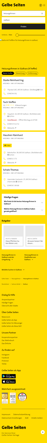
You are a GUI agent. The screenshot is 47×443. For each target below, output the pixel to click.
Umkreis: (7, 35)
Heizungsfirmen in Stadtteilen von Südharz (31, 257)
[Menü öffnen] (44, 5)
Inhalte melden (37, 418)
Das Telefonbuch (8, 340)
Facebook (5, 358)
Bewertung (20, 73)
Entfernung (32, 73)
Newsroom (6, 317)
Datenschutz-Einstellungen (12, 418)
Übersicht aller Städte (10, 306)
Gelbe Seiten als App (9, 320)
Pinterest (5, 361)
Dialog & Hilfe (8, 294)
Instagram (5, 355)
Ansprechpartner (8, 300)
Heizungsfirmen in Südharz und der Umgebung (9, 257)
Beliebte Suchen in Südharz (12, 270)
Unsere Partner (9, 332)
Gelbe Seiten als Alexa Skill (11, 326)
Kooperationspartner (10, 337)
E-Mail (8, 145)
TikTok (4, 364)
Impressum (6, 414)
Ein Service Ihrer (10, 434)
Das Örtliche (6, 343)
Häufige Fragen (7, 303)
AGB (26, 418)
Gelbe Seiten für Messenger (12, 323)
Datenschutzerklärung (21, 414)
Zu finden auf (8, 350)
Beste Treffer (8, 73)
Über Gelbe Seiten (10, 312)
